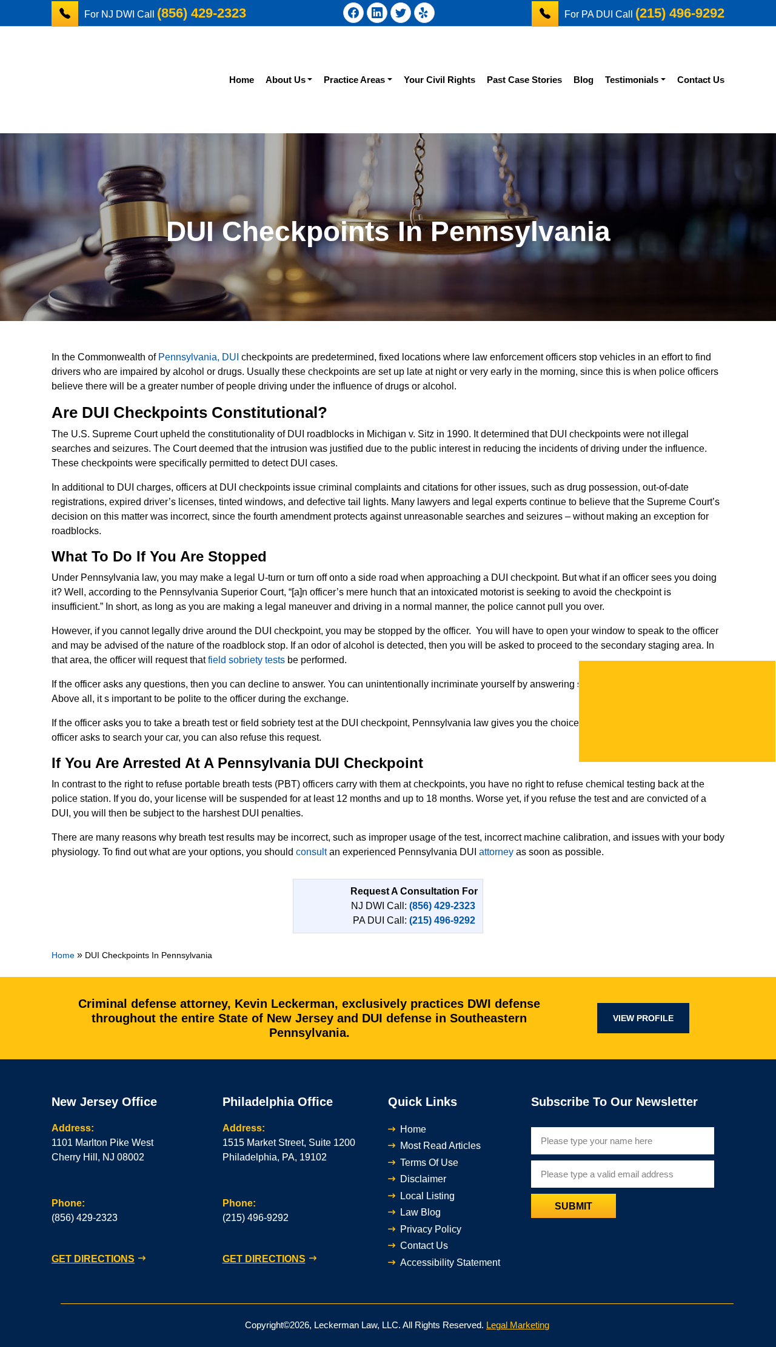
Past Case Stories (524, 79)
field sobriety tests (246, 660)
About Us (286, 79)
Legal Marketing (517, 1325)
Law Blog (420, 1212)
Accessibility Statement (450, 1262)
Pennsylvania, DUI (198, 357)
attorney (496, 852)
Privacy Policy (430, 1229)
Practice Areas (354, 79)
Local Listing (427, 1196)
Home (241, 79)
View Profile (643, 1018)
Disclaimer (423, 1179)
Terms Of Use (429, 1162)
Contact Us (700, 79)
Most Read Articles (440, 1145)
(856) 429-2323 (85, 1218)
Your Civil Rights (439, 79)
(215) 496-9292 (255, 1218)
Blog (584, 79)
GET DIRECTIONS (93, 1259)
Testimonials (631, 79)
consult (311, 852)
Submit (573, 1206)
